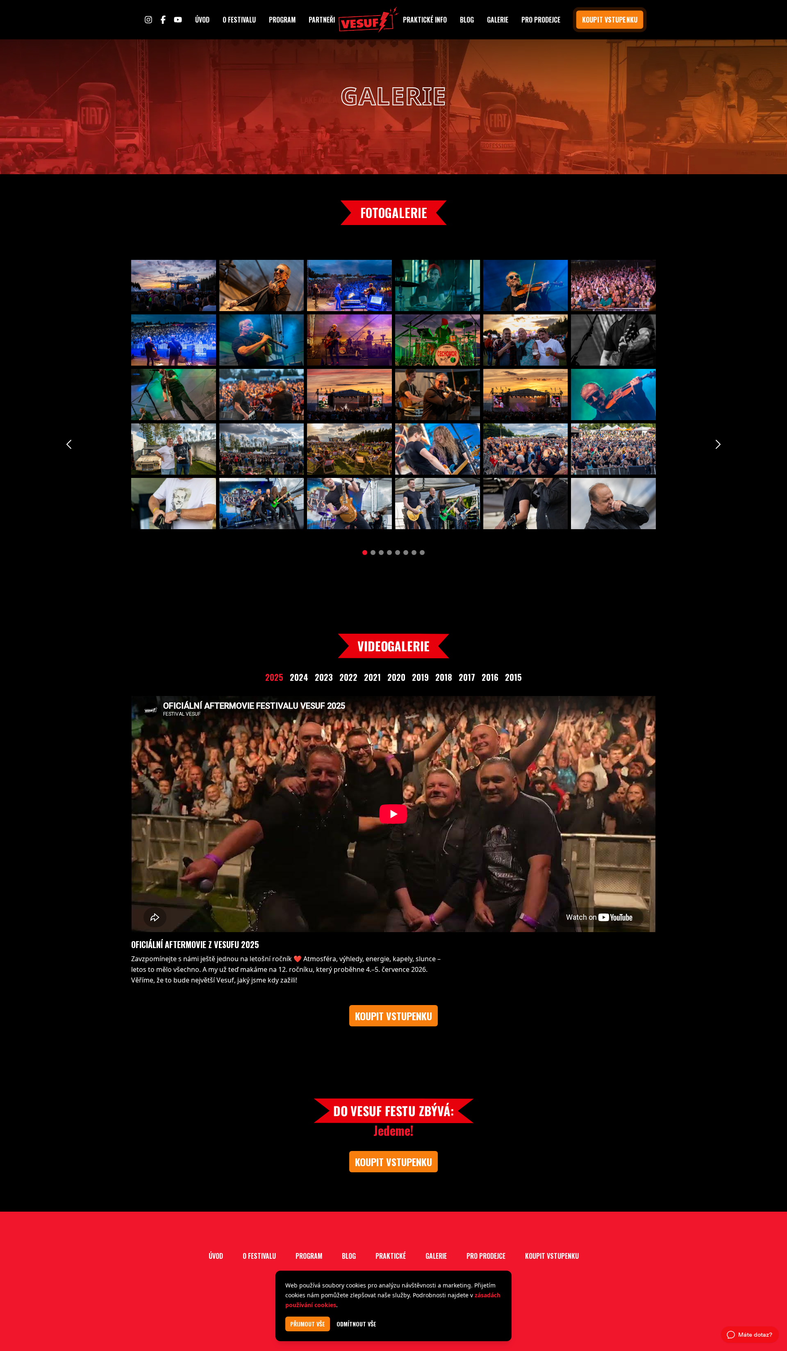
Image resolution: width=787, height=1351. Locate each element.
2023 (324, 677)
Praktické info (425, 20)
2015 (513, 677)
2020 (396, 677)
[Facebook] (163, 20)
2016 (490, 677)
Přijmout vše (307, 1323)
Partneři (322, 20)
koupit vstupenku (609, 20)
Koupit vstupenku (551, 1256)
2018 (443, 677)
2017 (467, 677)
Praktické (390, 1256)
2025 (274, 677)
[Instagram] (148, 20)
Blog (467, 20)
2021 (372, 677)
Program (282, 20)
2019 (420, 677)
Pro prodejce (540, 20)
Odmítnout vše (356, 1324)
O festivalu (239, 20)
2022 (348, 677)
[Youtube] (178, 20)
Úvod (202, 20)
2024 (299, 677)
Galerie (497, 20)
